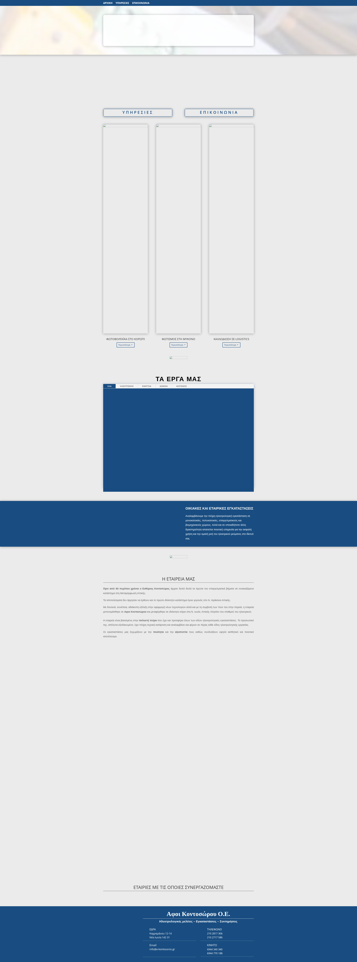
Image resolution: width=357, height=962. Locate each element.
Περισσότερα (124, 345)
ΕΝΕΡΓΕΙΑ (146, 386)
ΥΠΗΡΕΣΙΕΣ (122, 3)
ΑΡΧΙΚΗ (108, 3)
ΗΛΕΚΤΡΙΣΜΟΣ (127, 386)
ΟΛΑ (109, 386)
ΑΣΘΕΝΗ (164, 386)
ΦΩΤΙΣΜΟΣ (181, 386)
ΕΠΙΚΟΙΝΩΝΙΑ (140, 3)
